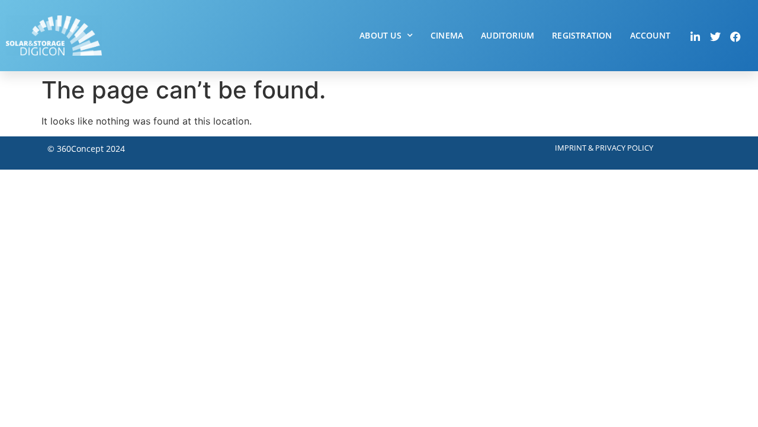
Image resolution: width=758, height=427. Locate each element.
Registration (582, 35)
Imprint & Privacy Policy (604, 147)
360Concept (80, 148)
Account (650, 35)
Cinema (447, 35)
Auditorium (507, 35)
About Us (380, 35)
